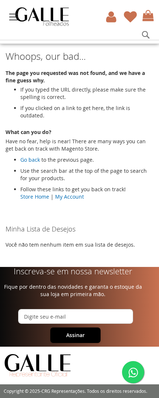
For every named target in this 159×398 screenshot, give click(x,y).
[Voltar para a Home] (65, 16)
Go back (30, 159)
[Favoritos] (130, 16)
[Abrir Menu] (13, 17)
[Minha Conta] (111, 16)
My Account (69, 196)
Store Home (34, 196)
